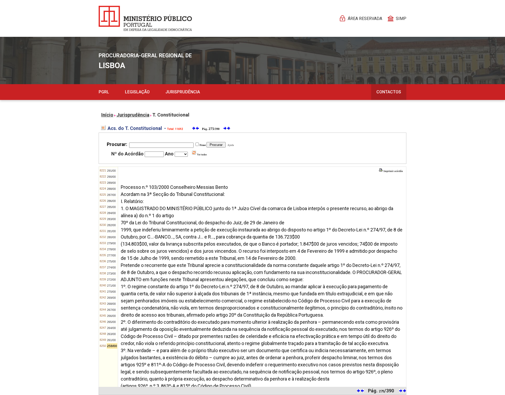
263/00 (111, 334)
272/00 (111, 279)
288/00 (111, 188)
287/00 (111, 194)
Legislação (137, 91)
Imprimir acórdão (393, 171)
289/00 (111, 182)
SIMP (401, 18)
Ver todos (201, 154)
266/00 (111, 315)
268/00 (111, 303)
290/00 (111, 176)
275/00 (111, 261)
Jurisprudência (182, 91)
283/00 (111, 219)
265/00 (111, 321)
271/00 (111, 285)
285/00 (111, 207)
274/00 (111, 267)
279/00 (111, 243)
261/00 (111, 340)
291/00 (111, 170)
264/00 (111, 328)
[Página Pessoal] (145, 18)
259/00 (112, 346)
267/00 (111, 309)
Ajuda (230, 145)
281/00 (111, 231)
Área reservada (365, 18)
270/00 (111, 291)
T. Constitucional (170, 115)
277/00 (111, 255)
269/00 (111, 297)
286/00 (111, 200)
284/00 (111, 213)
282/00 (111, 225)
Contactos (388, 91)
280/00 (111, 237)
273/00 (111, 273)
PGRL (104, 91)
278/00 (111, 249)
